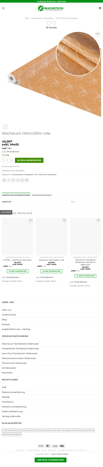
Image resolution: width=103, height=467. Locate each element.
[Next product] (49, 23)
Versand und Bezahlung (14, 407)
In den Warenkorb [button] (18, 271)
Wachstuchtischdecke (12, 434)
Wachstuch (89, 430)
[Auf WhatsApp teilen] (4, 180)
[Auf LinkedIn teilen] (27, 180)
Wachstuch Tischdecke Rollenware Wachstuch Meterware (85, 262)
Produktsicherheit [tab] (42, 195)
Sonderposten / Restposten (42, 18)
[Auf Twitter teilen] (13, 180)
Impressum (8, 402)
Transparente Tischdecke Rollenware (20, 348)
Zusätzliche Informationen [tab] (16, 195)
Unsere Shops (9, 315)
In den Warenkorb (29, 160)
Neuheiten (7, 373)
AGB (4, 387)
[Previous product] (54, 23)
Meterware (28, 430)
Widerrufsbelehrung (12, 411)
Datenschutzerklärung (13, 392)
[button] (3, 8)
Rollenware (40, 430)
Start (27, 18)
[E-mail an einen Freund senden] (18, 180)
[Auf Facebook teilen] (9, 180)
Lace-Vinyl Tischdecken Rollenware (19, 353)
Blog (4, 319)
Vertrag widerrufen (11, 416)
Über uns (6, 310)
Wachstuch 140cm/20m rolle (51, 260)
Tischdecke (77, 430)
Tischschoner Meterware (14, 363)
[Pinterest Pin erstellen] (22, 180)
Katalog (6, 397)
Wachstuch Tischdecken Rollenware (20, 344)
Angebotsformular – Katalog (16, 329)
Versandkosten (12, 151)
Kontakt (6, 324)
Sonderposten (9, 368)
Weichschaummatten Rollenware (19, 358)
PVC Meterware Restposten (67, 18)
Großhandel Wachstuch (12, 430)
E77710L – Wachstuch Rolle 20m (18, 260)
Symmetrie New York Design (59, 430)
